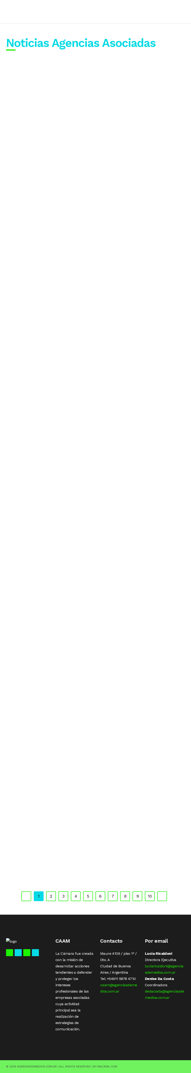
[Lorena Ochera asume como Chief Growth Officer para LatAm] (48, 318)
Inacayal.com (107, 1066)
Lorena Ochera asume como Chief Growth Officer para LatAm (48, 348)
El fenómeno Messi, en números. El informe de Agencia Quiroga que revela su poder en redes (132, 464)
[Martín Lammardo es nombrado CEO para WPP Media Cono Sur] (132, 318)
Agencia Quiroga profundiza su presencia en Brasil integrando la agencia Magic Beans (48, 579)
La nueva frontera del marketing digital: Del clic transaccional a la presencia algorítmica (48, 113)
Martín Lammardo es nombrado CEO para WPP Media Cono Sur (132, 348)
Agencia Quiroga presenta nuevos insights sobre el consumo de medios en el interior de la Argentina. (132, 582)
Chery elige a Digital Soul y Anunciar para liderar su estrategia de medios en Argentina (48, 832)
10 (150, 896)
